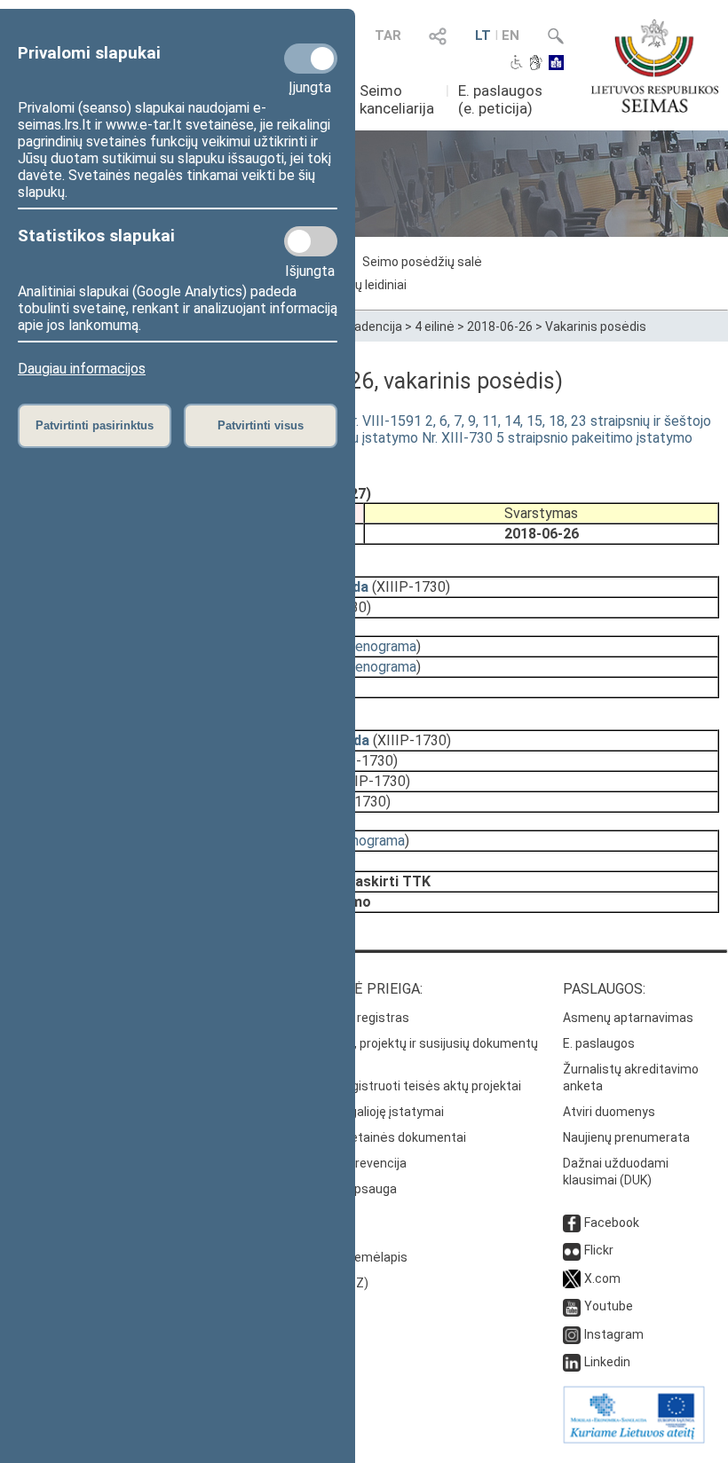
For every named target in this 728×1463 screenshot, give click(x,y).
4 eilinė (435, 326)
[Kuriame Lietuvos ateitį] (634, 1439)
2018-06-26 (500, 326)
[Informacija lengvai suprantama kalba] (556, 64)
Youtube (608, 1306)
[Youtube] (572, 1306)
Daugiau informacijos (82, 368)
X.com (602, 1278)
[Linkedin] (572, 1362)
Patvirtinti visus (261, 425)
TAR (388, 35)
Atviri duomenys (609, 1112)
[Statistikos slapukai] (310, 241)
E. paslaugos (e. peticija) (500, 99)
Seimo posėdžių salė (422, 262)
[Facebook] (572, 1222)
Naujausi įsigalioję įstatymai (365, 1112)
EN (510, 35)
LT (483, 35)
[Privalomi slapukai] (310, 58)
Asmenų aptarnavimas (628, 1018)
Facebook (611, 1222)
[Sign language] (535, 64)
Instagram (614, 1334)
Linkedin (607, 1362)
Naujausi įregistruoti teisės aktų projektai (403, 1086)
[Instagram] (572, 1334)
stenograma (379, 646)
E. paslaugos (599, 1043)
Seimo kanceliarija (397, 99)
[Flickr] (572, 1250)
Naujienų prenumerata (626, 1137)
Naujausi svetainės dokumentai (376, 1137)
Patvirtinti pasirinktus (95, 425)
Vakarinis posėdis (595, 326)
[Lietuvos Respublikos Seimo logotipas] (654, 66)
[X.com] (572, 1278)
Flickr (598, 1250)
